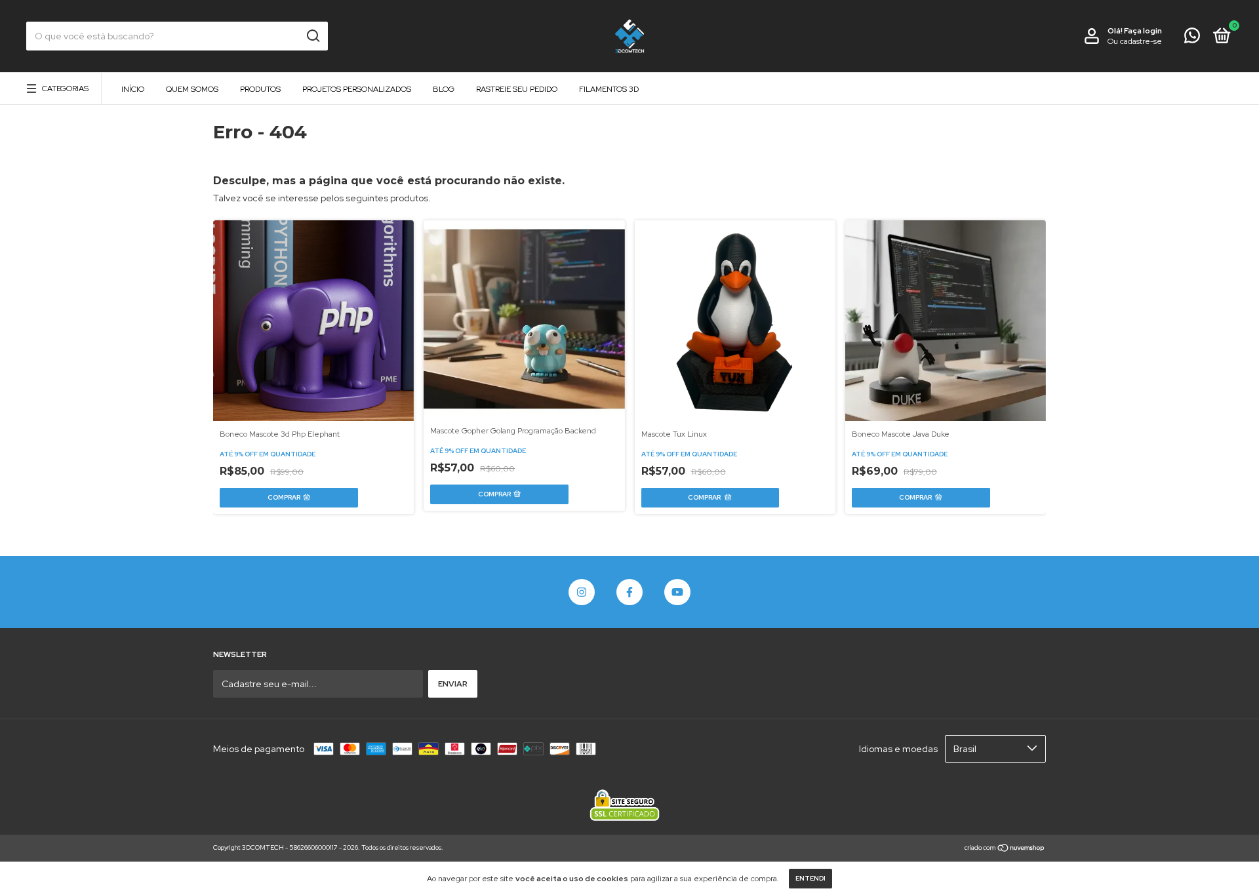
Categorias (65, 88)
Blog (443, 89)
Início (132, 89)
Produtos (260, 89)
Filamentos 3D (609, 89)
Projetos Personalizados (356, 89)
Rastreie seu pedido (516, 89)
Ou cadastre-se (1135, 41)
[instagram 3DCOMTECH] (582, 592)
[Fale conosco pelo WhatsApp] (1192, 38)
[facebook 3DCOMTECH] (629, 592)
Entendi (810, 878)
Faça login (1143, 31)
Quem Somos (192, 89)
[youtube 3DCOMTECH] (677, 592)
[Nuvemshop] (1005, 849)
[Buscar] (312, 36)
